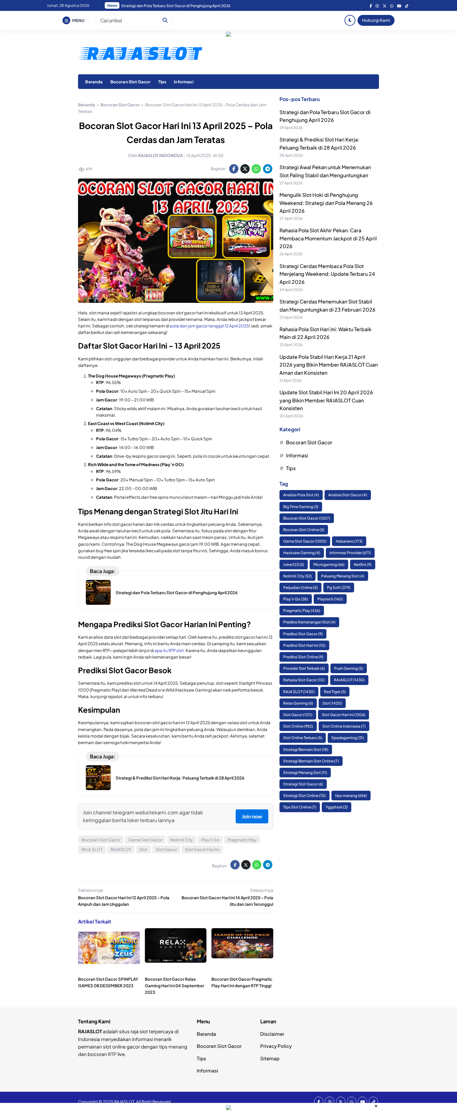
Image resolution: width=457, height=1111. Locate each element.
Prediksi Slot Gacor (303, 634)
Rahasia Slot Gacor (304, 680)
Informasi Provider (350, 552)
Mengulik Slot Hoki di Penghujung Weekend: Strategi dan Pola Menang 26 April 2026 (326, 203)
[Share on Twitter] (245, 169)
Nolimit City (181, 839)
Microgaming (328, 564)
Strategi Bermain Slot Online (311, 761)
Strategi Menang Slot (305, 772)
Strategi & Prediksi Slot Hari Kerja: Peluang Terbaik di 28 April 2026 (180, 777)
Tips (162, 81)
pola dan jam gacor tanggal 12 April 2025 (209, 325)
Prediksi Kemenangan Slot (309, 622)
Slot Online (298, 726)
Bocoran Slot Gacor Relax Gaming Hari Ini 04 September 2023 (174, 985)
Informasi (183, 81)
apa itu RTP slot (169, 650)
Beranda (94, 81)
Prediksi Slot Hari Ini (304, 645)
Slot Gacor (166, 849)
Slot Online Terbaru (302, 737)
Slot (143, 849)
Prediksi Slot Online (303, 657)
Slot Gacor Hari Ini (202, 849)
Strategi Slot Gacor (303, 784)
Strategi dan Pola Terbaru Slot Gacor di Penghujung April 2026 (177, 592)
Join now (252, 816)
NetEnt (363, 564)
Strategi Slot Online (304, 795)
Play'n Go (210, 839)
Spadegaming (347, 737)
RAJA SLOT (92, 849)
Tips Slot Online (299, 807)
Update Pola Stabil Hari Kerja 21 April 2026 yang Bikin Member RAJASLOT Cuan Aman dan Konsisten (328, 365)
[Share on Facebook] (233, 169)
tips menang (351, 795)
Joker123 (293, 564)
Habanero (349, 541)
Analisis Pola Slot (301, 495)
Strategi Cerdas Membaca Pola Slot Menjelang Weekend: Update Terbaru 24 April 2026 (327, 274)
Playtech (330, 599)
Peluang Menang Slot (342, 576)
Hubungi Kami (376, 20)
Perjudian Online (300, 587)
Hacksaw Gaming (301, 552)
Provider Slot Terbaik (304, 668)
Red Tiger (335, 691)
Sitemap (269, 1058)
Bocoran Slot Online (303, 529)
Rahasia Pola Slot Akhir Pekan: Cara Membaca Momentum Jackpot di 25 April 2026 (193, 5)
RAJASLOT (121, 849)
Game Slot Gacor (145, 839)
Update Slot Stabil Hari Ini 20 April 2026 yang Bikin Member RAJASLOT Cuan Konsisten (326, 400)
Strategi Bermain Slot (305, 749)
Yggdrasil (336, 807)
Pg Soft (338, 587)
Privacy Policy (276, 1046)
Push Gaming (348, 668)
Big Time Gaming (300, 506)
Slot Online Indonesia (344, 726)
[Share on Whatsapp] (256, 169)
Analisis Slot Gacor (347, 495)
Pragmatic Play (242, 839)
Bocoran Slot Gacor (130, 81)
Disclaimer (272, 1034)
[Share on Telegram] (267, 169)
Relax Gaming (298, 703)
